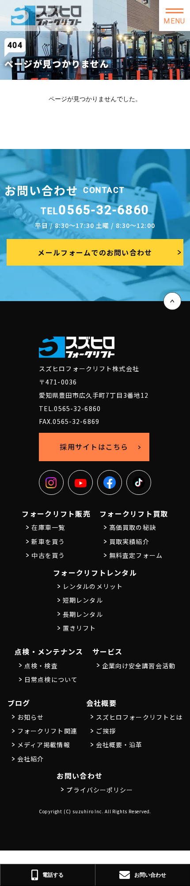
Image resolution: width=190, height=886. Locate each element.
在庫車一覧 (48, 527)
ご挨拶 (106, 730)
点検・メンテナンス (49, 651)
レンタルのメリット (93, 586)
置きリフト (79, 627)
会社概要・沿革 (119, 744)
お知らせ (30, 717)
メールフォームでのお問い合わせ (95, 252)
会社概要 (101, 703)
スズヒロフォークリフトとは (139, 717)
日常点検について (51, 679)
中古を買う (48, 555)
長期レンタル (83, 614)
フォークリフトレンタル (95, 572)
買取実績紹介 (129, 541)
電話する (53, 874)
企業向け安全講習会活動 (138, 665)
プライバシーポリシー (99, 789)
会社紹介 (30, 758)
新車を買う (48, 541)
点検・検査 (41, 665)
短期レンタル (83, 600)
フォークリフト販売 (56, 513)
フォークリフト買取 (133, 513)
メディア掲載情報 (43, 744)
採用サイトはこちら (94, 446)
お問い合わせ (80, 775)
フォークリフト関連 (47, 730)
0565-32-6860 (95, 210)
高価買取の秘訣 (132, 527)
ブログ (19, 703)
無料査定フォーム (136, 555)
